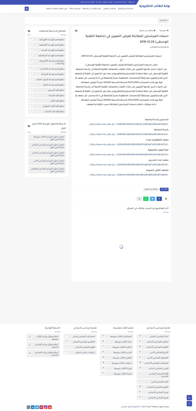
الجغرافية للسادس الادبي (153, 357)
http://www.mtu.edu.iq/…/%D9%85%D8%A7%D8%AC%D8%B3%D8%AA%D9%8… (127, 124)
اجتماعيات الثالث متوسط (117, 336)
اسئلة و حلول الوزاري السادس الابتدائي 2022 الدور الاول (47, 146)
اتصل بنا (99, 2)
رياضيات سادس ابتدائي (80, 352)
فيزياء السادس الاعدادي (153, 392)
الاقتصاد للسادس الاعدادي (153, 347)
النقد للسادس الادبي (153, 381)
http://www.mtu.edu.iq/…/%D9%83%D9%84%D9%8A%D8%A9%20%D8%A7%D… (127, 155)
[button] (159, 199)
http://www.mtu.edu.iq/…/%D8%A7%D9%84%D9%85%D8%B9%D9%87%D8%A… (128, 175)
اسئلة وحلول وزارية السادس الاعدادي (43, 353)
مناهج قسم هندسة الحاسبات (47, 68)
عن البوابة (131, 2)
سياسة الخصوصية (120, 2)
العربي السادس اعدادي (153, 368)
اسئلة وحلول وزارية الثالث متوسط (43, 337)
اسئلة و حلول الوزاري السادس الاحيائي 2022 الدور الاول (48, 154)
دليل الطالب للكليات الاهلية (56, 9)
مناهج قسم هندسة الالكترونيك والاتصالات (47, 62)
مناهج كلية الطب (47, 100)
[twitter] (37, 407)
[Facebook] (28, 407)
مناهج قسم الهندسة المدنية (47, 50)
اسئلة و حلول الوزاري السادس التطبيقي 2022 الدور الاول (47, 170)
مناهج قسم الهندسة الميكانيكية (47, 55)
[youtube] (50, 407)
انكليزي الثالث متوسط (117, 357)
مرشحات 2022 (75, 9)
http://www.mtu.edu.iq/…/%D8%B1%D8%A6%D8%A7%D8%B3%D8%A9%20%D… (127, 134)
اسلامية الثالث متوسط (117, 347)
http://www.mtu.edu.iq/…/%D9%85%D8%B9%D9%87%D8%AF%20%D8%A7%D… (128, 144)
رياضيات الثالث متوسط (117, 363)
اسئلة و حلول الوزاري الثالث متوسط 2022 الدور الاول (49, 138)
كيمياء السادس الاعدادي (153, 397)
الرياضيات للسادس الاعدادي (153, 363)
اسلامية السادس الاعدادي (153, 341)
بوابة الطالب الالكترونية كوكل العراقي (135, 407)
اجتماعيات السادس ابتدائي (80, 336)
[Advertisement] (98, 304)
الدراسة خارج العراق (125, 9)
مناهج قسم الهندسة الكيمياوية (47, 44)
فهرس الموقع (108, 2)
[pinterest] (41, 407)
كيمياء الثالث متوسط (117, 373)
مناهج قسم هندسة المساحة (47, 74)
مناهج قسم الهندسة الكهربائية (47, 39)
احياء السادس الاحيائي (153, 336)
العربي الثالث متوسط (117, 352)
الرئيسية (163, 31)
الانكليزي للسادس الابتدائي (80, 341)
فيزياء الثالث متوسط (117, 368)
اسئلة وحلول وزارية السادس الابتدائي (43, 345)
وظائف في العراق (146, 31)
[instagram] (45, 407)
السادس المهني (109, 9)
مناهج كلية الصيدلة (47, 95)
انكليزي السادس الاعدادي (153, 387)
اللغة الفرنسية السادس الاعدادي (153, 375)
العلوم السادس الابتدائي (80, 347)
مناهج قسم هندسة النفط (47, 84)
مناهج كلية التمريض (47, 90)
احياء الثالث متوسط (117, 341)
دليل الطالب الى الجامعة (92, 9)
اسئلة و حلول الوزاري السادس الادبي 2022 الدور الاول (48, 162)
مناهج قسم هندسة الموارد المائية (47, 79)
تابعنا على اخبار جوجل (87, 2)
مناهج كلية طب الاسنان (47, 111)
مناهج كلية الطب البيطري (47, 106)
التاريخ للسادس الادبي (153, 352)
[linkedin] (33, 407)
